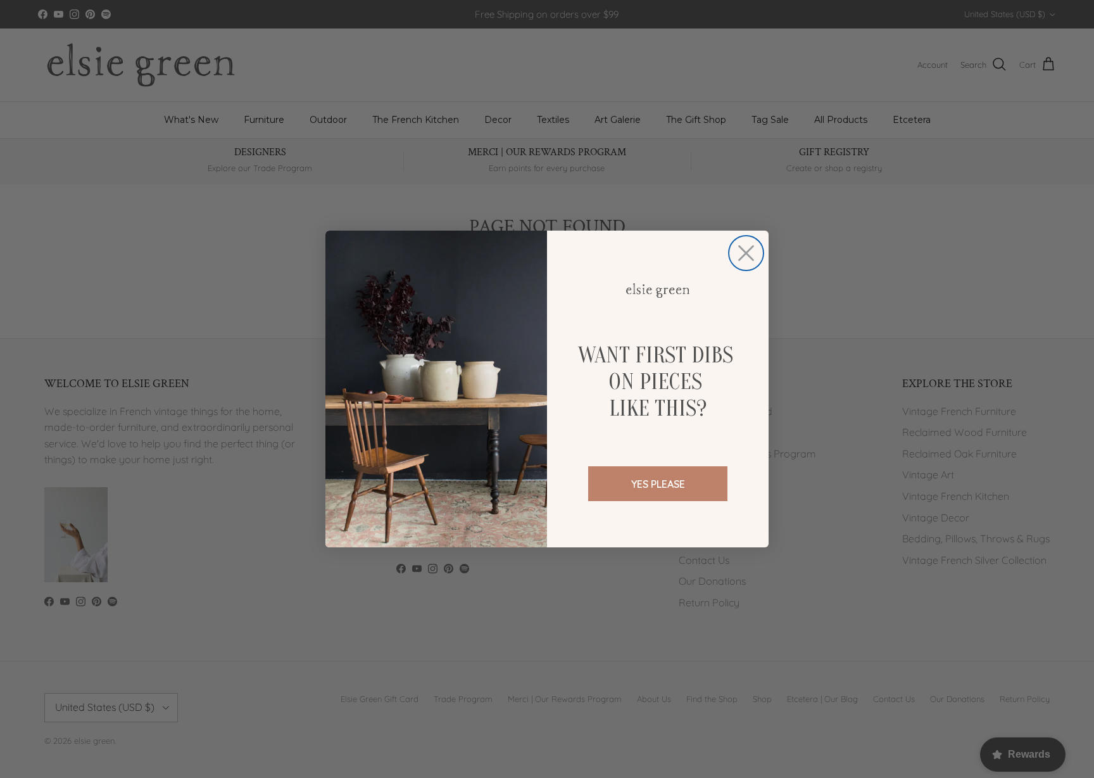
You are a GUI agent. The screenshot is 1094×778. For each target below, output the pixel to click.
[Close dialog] (746, 253)
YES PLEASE (658, 484)
